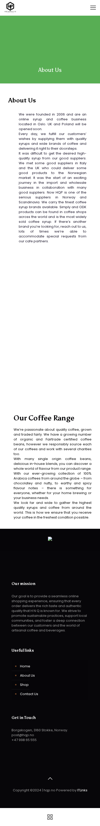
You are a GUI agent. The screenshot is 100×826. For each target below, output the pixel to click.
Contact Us (29, 693)
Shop (24, 684)
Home (25, 666)
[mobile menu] (93, 7)
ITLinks (82, 790)
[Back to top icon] (50, 778)
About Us (27, 675)
